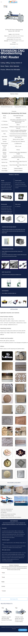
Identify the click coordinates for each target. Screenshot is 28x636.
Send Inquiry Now (14, 599)
